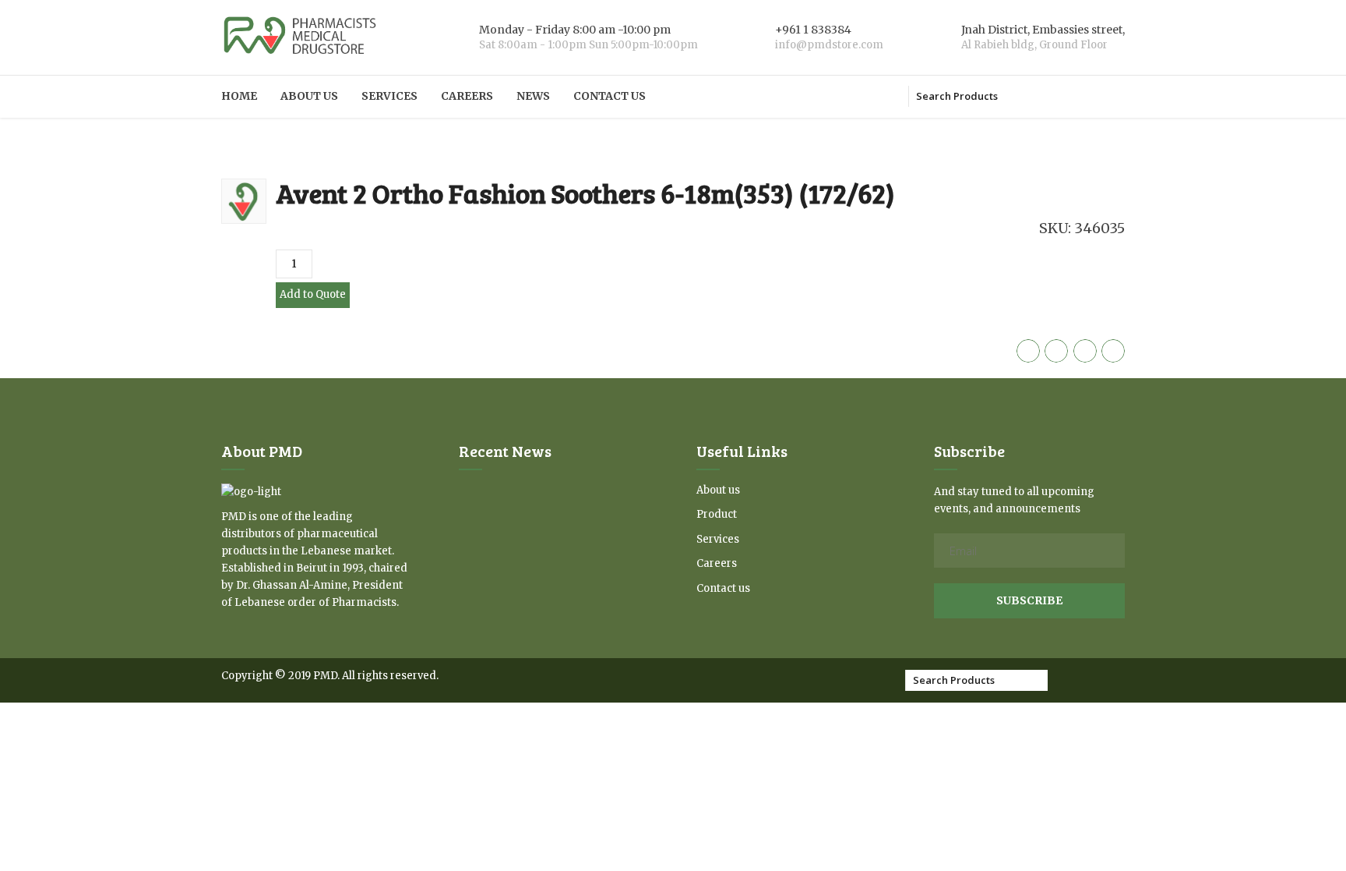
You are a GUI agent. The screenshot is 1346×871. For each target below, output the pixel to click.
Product (716, 514)
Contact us (609, 96)
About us (309, 96)
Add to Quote (313, 294)
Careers (467, 96)
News (533, 96)
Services (389, 96)
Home (239, 96)
